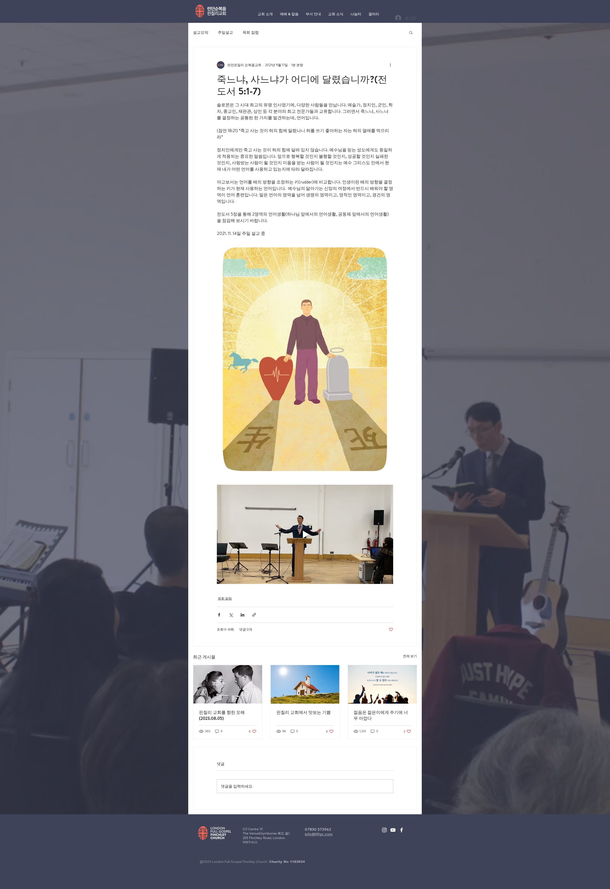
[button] (411, 32)
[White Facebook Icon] (401, 830)
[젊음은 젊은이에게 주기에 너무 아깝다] (382, 684)
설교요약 (200, 32)
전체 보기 (410, 656)
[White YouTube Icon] (393, 830)
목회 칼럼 (251, 32)
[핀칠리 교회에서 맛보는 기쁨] (305, 684)
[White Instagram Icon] (384, 830)
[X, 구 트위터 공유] (231, 614)
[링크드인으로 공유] (242, 614)
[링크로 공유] (254, 614)
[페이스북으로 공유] (219, 614)
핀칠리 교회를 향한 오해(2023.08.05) (222, 715)
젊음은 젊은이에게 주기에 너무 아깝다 (381, 715)
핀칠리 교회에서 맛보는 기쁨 (303, 712)
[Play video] (305, 534)
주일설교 (225, 32)
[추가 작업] (390, 65)
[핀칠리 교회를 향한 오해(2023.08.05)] (227, 684)
